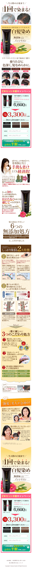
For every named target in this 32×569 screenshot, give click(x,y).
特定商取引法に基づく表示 (19, 560)
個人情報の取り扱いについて (16, 562)
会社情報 (9, 560)
